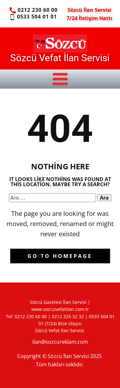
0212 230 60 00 (36, 9)
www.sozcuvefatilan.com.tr (60, 309)
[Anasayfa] (60, 43)
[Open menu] (60, 79)
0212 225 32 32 (68, 316)
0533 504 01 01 (36, 16)
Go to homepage (60, 256)
